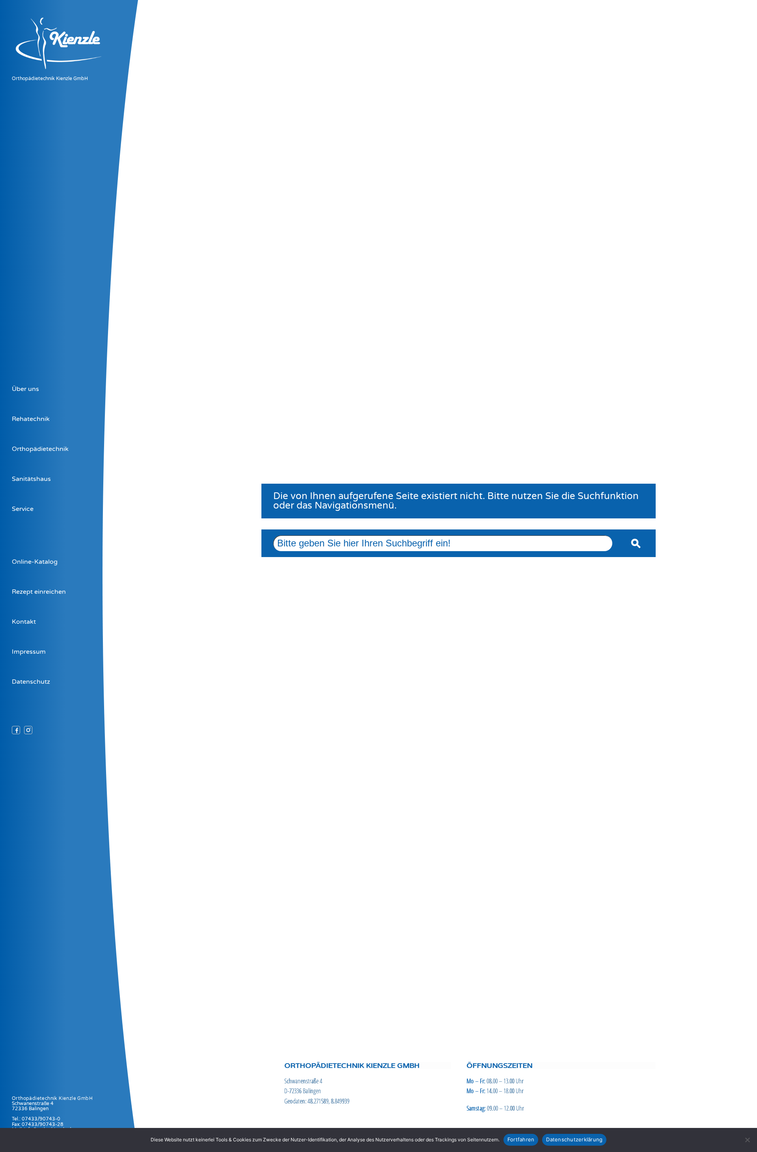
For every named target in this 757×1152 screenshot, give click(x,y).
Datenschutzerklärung (574, 1139)
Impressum (29, 652)
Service (23, 509)
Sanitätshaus (31, 479)
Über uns (25, 389)
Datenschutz (31, 682)
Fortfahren (521, 1139)
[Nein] (747, 1140)
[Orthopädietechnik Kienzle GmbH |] (67, 71)
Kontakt (24, 622)
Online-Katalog (35, 562)
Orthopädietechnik (40, 449)
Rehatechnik (31, 419)
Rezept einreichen (39, 592)
